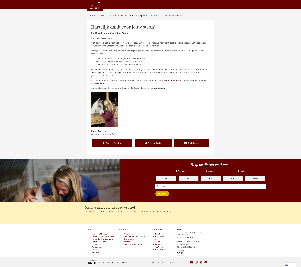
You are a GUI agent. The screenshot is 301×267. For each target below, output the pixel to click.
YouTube (159, 247)
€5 (166, 179)
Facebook (159, 234)
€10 (188, 179)
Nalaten (126, 242)
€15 (210, 179)
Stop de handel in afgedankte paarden (131, 15)
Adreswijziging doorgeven (103, 239)
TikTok (158, 242)
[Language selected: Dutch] (289, 264)
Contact (95, 244)
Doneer (162, 193)
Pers (117, 262)
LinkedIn (159, 244)
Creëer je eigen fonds (132, 244)
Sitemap (95, 252)
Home (92, 15)
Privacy (95, 250)
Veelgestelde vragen (100, 234)
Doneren (104, 15)
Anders (255, 179)
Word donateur (129, 234)
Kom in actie (128, 239)
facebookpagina (171, 80)
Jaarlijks (242, 171)
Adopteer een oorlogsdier (134, 236)
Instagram (159, 236)
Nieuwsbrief (160, 250)
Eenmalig (181, 171)
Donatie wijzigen (99, 242)
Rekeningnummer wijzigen (103, 236)
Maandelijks (212, 171)
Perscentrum (97, 247)
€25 (232, 179)
